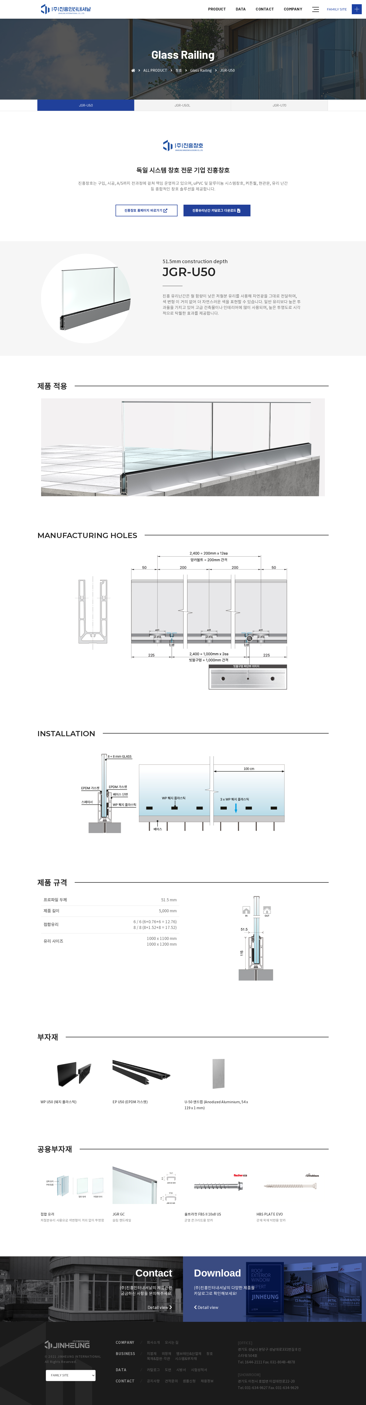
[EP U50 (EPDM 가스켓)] (147, 1074)
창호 (179, 71)
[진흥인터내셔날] (66, 9)
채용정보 (207, 1381)
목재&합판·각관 (158, 1359)
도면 (168, 1370)
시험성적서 (199, 1370)
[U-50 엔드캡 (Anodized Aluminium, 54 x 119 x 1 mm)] (218, 1074)
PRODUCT (217, 8)
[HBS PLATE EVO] (290, 1186)
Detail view (158, 1307)
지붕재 (152, 1354)
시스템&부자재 (186, 1359)
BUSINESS (125, 1354)
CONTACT (265, 8)
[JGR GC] (147, 1186)
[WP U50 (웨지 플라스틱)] (75, 1074)
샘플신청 (189, 1381)
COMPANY (293, 8)
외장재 (166, 1354)
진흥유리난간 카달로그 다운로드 (214, 210)
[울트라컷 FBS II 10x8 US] (218, 1186)
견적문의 (171, 1381)
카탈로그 (153, 1370)
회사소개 (153, 1343)
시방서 (181, 1370)
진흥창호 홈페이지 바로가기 (143, 210)
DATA (241, 8)
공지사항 (153, 1381)
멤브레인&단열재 (188, 1354)
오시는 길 (172, 1343)
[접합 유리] (75, 1186)
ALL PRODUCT (155, 71)
